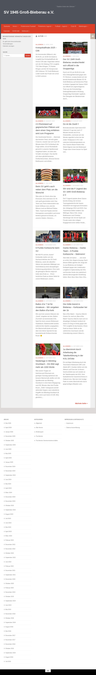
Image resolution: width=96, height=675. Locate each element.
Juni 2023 (8, 523)
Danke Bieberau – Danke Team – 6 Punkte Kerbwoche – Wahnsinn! (74, 251)
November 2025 (10, 436)
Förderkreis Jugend (44, 26)
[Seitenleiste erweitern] (92, 36)
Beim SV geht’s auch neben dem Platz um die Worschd (47, 189)
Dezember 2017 (10, 635)
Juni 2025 (8, 449)
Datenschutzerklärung (73, 427)
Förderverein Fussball (28, 26)
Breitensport (39, 432)
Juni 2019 (8, 605)
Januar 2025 (9, 462)
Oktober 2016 (9, 648)
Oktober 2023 (9, 505)
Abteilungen (83, 26)
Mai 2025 (8, 453)
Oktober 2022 (9, 553)
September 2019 (10, 601)
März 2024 (8, 492)
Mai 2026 (8, 423)
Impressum (69, 423)
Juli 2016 (8, 661)
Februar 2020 (9, 588)
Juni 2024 (8, 479)
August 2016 (9, 657)
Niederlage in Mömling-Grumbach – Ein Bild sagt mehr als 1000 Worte (47, 364)
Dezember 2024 (10, 466)
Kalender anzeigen (8, 46)
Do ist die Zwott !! (71, 124)
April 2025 (8, 458)
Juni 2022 (8, 562)
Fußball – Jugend (61, 26)
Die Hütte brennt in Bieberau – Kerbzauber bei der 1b (75, 307)
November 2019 (10, 592)
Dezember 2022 (10, 544)
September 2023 (10, 510)
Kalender (7, 31)
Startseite (7, 26)
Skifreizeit (25, 31)
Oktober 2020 (9, 583)
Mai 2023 (8, 527)
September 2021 (10, 575)
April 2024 (8, 488)
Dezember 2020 (10, 579)
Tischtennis (39, 436)
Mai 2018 (8, 631)
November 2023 (10, 501)
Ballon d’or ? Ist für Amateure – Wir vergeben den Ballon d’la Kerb (47, 307)
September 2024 (10, 475)
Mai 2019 (8, 609)
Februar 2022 (9, 566)
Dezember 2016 (10, 644)
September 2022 (10, 557)
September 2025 (10, 445)
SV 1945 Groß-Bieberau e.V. (29, 12)
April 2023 (8, 531)
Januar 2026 (9, 432)
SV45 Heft (15, 31)
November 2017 (10, 640)
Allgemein (39, 44)
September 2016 (10, 653)
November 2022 (10, 549)
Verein (15, 26)
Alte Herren (39, 427)
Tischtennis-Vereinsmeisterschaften (47, 440)
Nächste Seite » (81, 403)
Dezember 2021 (10, 570)
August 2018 (9, 627)
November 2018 (10, 614)
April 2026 (8, 427)
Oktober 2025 (9, 440)
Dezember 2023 (10, 497)
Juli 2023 (8, 518)
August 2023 (9, 514)
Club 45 (73, 26)
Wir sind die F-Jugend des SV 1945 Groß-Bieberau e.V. (75, 191)
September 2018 (10, 622)
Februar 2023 (9, 540)
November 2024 (10, 471)
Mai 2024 (8, 484)
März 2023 (8, 536)
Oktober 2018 (9, 618)
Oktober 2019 (9, 596)
